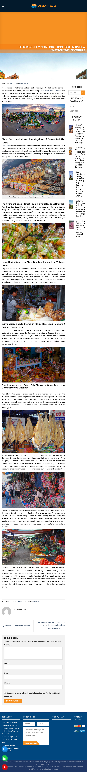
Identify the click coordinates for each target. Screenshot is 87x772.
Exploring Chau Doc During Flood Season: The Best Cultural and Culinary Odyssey (51, 625)
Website (7, 683)
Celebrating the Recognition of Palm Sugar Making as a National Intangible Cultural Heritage (79, 157)
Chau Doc (6, 145)
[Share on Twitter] (31, 593)
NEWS (20, 601)
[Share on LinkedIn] (43, 593)
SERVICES (74, 111)
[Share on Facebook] (27, 593)
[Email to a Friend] (35, 593)
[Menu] (3, 5)
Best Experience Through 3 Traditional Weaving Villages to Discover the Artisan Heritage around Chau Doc (80, 184)
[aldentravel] (43, 5)
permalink (35, 601)
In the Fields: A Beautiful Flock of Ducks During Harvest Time (80, 228)
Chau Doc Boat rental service (17, 625)
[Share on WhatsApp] (24, 593)
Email (6, 673)
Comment (8, 645)
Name (7, 663)
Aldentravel (23, 83)
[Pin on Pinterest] (39, 593)
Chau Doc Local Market (50, 90)
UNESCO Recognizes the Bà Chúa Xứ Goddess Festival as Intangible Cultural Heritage (80, 134)
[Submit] (83, 92)
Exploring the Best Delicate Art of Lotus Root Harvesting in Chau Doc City (80, 208)
